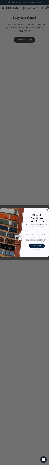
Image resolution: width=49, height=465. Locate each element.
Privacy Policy (40, 241)
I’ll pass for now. (36, 249)
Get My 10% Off (37, 246)
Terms (44, 241)
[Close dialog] (47, 210)
